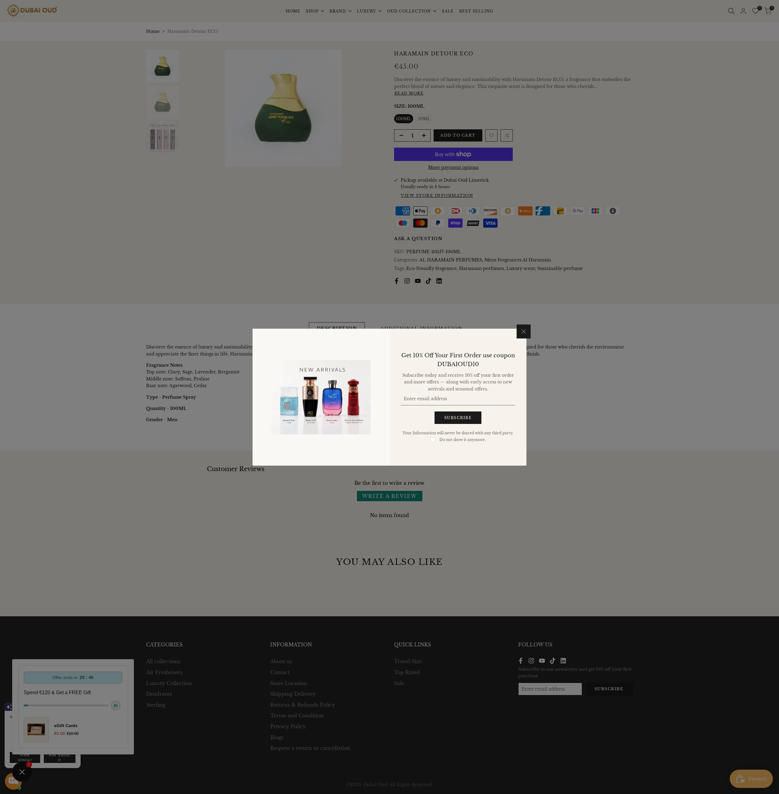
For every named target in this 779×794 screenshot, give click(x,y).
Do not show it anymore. (462, 439)
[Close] (524, 331)
